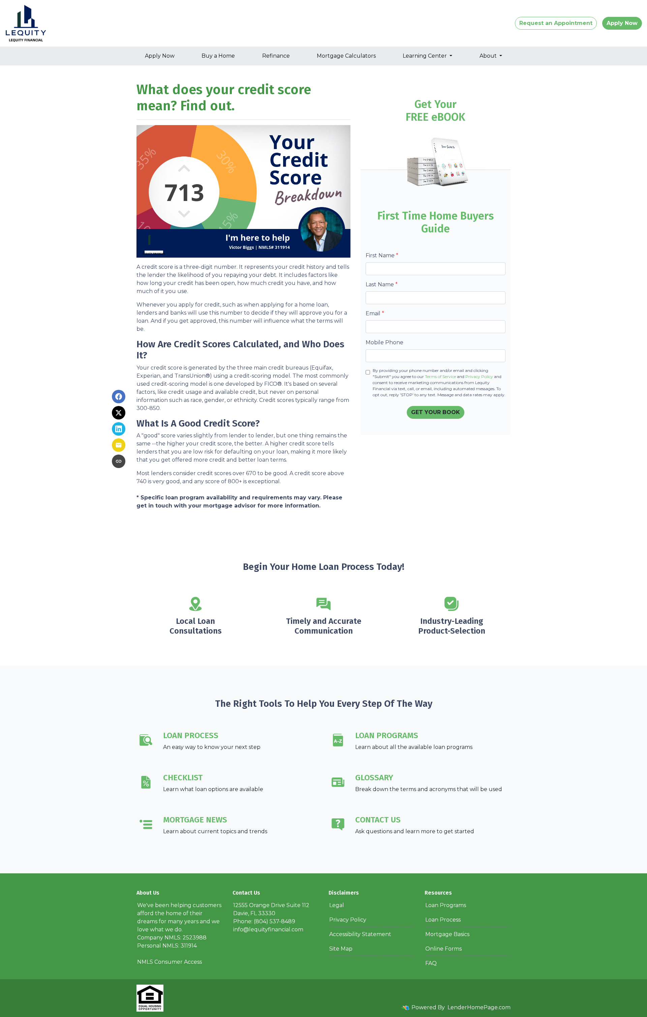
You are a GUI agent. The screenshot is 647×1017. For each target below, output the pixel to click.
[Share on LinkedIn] (118, 429)
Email (375, 313)
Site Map (340, 949)
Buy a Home (218, 56)
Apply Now (622, 23)
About (489, 56)
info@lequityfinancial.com (268, 929)
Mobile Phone (384, 342)
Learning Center (425, 56)
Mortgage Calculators (346, 56)
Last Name (382, 284)
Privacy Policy (479, 376)
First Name (382, 255)
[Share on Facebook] (118, 396)
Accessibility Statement (360, 934)
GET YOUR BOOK (435, 412)
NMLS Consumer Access (169, 962)
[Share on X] (118, 412)
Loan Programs (445, 905)
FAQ (431, 963)
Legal (336, 905)
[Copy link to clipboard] (118, 461)
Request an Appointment (555, 23)
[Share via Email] (118, 445)
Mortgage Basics (447, 934)
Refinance (276, 56)
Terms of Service (440, 376)
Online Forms (443, 949)
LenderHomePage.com (479, 1007)
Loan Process (443, 920)
